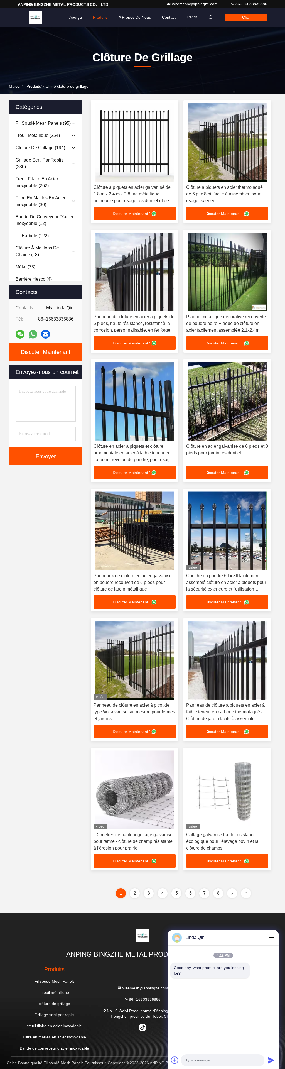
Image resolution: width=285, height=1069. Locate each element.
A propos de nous (135, 17)
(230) (39, 163)
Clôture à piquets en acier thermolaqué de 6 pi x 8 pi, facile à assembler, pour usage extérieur (224, 194)
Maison (15, 86)
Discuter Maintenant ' (131, 213)
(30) (40, 201)
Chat (246, 17)
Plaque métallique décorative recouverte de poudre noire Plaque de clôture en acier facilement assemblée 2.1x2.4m (226, 323)
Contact (169, 17)
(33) (25, 267)
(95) (43, 123)
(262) (37, 182)
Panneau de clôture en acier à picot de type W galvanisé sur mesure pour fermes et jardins (134, 712)
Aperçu (75, 17)
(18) (37, 251)
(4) (34, 279)
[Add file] (175, 1060)
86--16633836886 (250, 4)
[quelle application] (33, 334)
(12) (44, 220)
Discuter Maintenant (45, 352)
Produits (100, 17)
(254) (38, 135)
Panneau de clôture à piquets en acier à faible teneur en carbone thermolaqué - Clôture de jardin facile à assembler (225, 712)
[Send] (271, 1060)
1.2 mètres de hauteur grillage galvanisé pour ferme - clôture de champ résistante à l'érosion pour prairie (133, 841)
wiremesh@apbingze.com (195, 4)
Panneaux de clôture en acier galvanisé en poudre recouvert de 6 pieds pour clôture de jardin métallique (133, 582)
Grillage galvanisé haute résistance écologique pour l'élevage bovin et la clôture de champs (222, 841)
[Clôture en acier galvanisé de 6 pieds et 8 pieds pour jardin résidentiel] (227, 401)
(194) (40, 147)
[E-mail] (45, 334)
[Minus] (271, 937)
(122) (32, 235)
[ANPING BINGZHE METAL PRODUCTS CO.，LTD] (35, 17)
